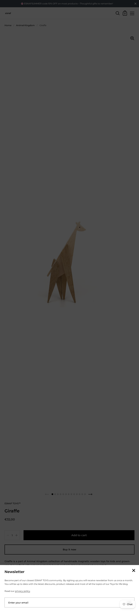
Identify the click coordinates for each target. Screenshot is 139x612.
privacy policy (22, 591)
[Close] (133, 570)
